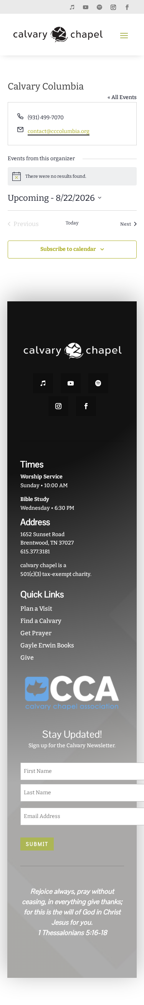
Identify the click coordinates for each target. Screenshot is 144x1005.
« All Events (122, 97)
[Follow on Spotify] (99, 7)
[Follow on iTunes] (71, 7)
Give (27, 657)
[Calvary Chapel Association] (72, 713)
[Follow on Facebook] (127, 7)
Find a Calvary (40, 620)
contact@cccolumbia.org (58, 131)
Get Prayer (35, 633)
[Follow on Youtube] (85, 7)
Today (72, 223)
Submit (37, 844)
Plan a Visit (36, 608)
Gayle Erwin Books (47, 645)
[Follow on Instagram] (113, 7)
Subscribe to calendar (68, 249)
